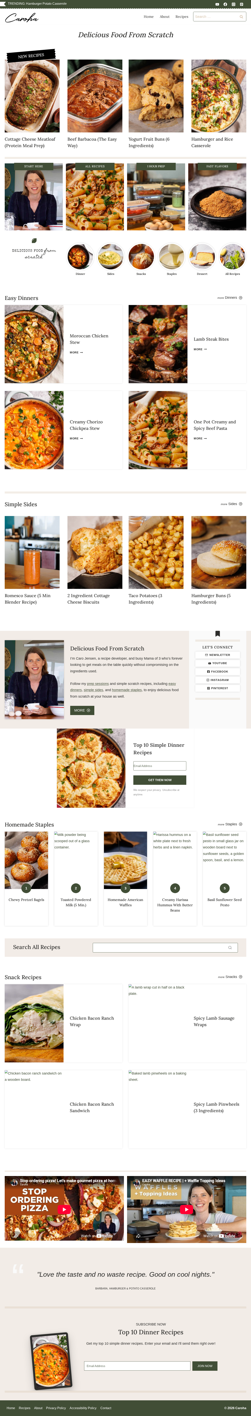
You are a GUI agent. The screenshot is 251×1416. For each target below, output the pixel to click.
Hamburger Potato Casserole (46, 3)
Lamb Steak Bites (211, 339)
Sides (110, 274)
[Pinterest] (241, 4)
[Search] (230, 947)
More (75, 352)
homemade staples (127, 690)
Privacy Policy (56, 1408)
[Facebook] (225, 4)
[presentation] (32, 96)
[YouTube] (217, 4)
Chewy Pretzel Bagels (26, 899)
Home (149, 16)
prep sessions (98, 684)
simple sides (93, 690)
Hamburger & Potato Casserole (132, 1288)
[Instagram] (233, 4)
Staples (172, 274)
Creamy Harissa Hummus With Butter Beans (175, 905)
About (165, 16)
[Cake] (202, 256)
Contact (105, 1408)
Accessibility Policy (83, 1408)
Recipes (182, 16)
